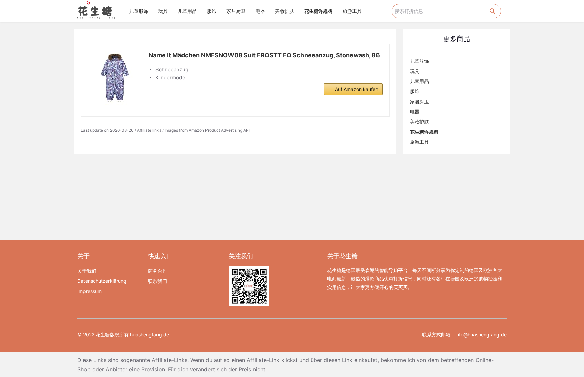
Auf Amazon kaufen (356, 89)
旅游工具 (352, 11)
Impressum (89, 291)
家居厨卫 (235, 11)
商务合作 (157, 271)
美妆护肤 (284, 11)
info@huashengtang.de (481, 335)
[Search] (492, 11)
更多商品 (456, 39)
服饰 (211, 11)
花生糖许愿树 (318, 11)
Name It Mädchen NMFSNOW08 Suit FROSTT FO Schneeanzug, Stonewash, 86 (264, 55)
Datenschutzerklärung (101, 281)
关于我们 (86, 271)
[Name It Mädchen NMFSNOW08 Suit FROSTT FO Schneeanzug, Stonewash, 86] (115, 78)
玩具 (163, 11)
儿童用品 (187, 11)
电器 (260, 11)
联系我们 (157, 281)
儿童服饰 (138, 11)
